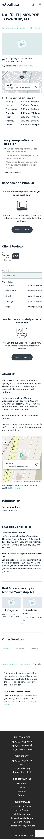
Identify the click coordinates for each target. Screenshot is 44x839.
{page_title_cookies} (22, 749)
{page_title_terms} (22, 745)
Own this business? (13, 172)
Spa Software (22, 810)
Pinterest (22, 795)
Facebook (22, 783)
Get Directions (14, 488)
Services (6, 648)
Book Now (22, 722)
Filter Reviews (7, 271)
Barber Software (22, 821)
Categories (20, 648)
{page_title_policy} (22, 741)
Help (22, 764)
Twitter (22, 787)
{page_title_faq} (22, 768)
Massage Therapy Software (22, 825)
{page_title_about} (22, 760)
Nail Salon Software (22, 814)
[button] (21, 455)
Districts (34, 648)
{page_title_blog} (22, 772)
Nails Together (10, 610)
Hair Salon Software (22, 806)
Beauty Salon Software (22, 818)
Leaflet (17, 481)
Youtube (22, 791)
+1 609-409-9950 (25, 65)
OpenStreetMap (28, 481)
